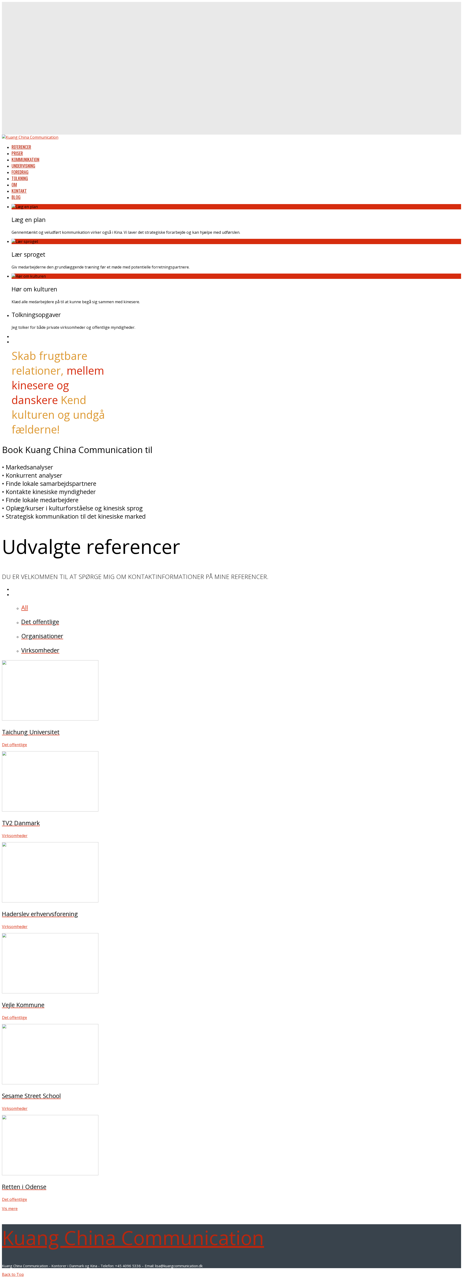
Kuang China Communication (133, 1237)
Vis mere (10, 1208)
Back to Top (13, 1274)
